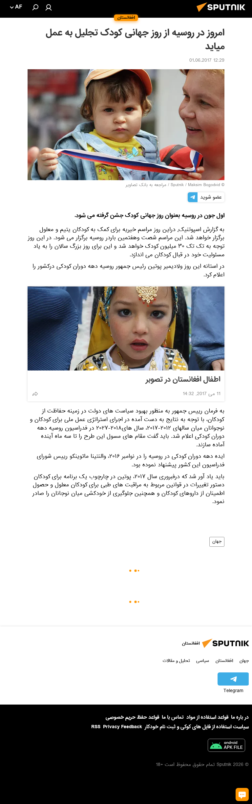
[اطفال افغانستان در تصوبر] (126, 328)
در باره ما (240, 717)
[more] (35, 393)
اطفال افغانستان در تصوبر (183, 379)
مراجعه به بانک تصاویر (146, 185)
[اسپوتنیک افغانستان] (223, 13)
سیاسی (202, 661)
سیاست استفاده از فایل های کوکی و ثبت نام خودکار (197, 726)
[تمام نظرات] (242, 794)
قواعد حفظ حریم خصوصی (132, 717)
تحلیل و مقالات (176, 661)
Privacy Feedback (122, 727)
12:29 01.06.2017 (206, 61)
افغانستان (224, 661)
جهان (216, 542)
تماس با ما (173, 717)
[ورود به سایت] (48, 7)
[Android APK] (226, 746)
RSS (95, 726)
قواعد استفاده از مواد (207, 717)
